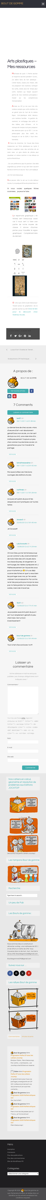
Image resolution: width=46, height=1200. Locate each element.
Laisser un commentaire (23, 412)
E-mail (9, 747)
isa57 (19, 418)
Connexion (11, 1152)
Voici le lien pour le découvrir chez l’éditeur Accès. (25, 312)
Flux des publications (14, 1155)
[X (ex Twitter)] (22, 973)
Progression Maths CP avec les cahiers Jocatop (21, 1074)
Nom (9, 738)
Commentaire (13, 684)
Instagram (9, 396)
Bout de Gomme (12, 3)
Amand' (20, 520)
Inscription (11, 1149)
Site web (10, 757)
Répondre (12, 454)
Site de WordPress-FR (15, 1161)
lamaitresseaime (23, 463)
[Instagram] (16, 973)
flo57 (19, 603)
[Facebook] (10, 973)
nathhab (20, 490)
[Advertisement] (23, 32)
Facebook (32, 391)
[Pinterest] (28, 973)
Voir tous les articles (18, 391)
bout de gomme (23, 636)
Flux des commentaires (16, 1158)
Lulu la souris (22, 544)
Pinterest (15, 396)
